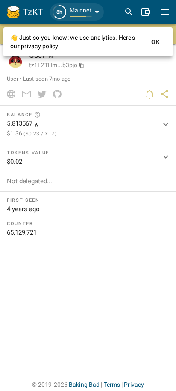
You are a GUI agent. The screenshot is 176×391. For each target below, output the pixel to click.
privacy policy (39, 46)
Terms (112, 384)
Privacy (134, 384)
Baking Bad (84, 384)
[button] (77, 12)
